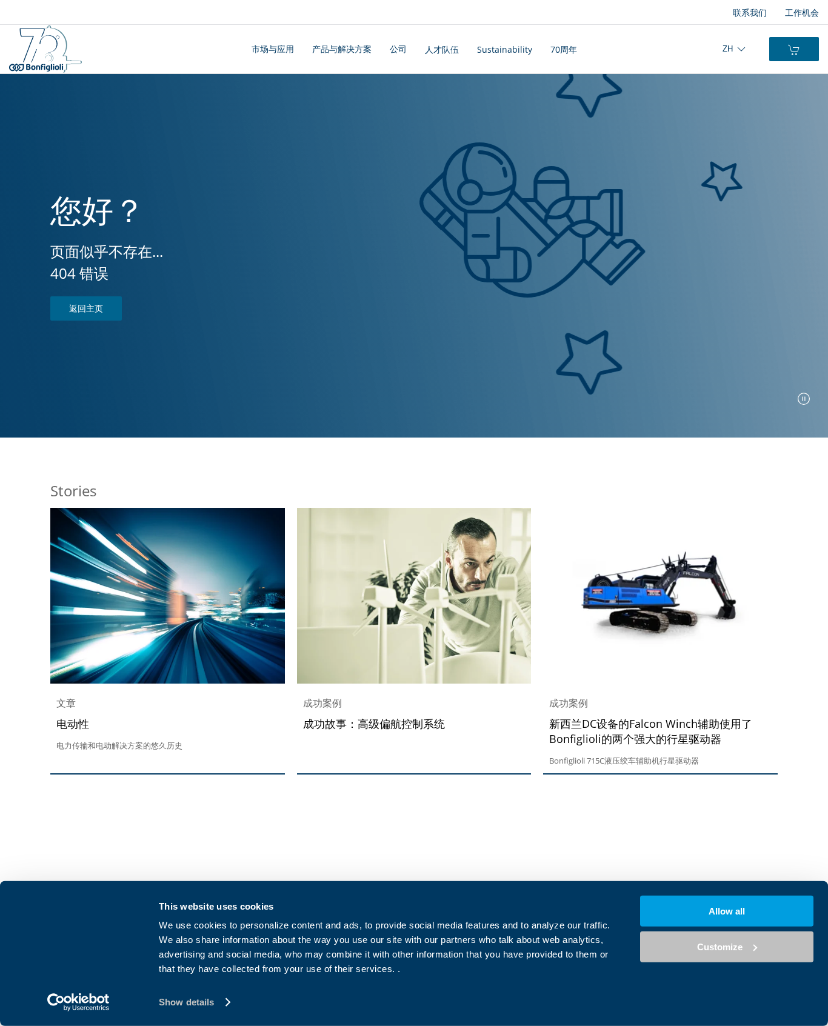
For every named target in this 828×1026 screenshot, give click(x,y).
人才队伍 (442, 49)
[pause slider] (803, 398)
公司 (398, 49)
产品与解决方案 (342, 49)
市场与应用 (273, 49)
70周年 (563, 49)
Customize (720, 946)
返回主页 (86, 308)
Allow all (727, 911)
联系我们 (750, 12)
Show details (186, 1002)
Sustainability (504, 49)
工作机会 (802, 12)
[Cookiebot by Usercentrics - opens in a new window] (78, 1002)
